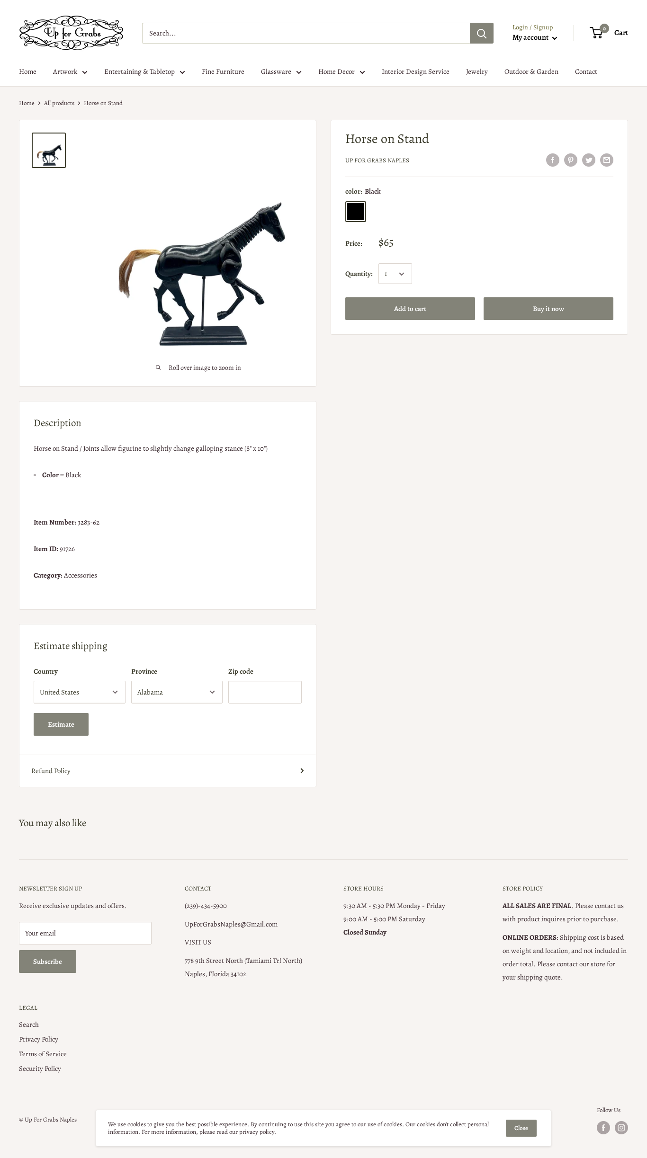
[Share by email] (606, 159)
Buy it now (548, 309)
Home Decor (336, 71)
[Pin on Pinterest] (570, 159)
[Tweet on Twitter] (588, 159)
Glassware (276, 71)
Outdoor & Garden (531, 71)
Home (27, 71)
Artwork (65, 71)
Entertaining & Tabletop (139, 71)
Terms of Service (43, 1054)
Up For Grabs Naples (377, 160)
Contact (586, 71)
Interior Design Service (415, 71)
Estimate (61, 724)
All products (59, 103)
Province (144, 671)
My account (531, 37)
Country (46, 671)
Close (521, 1128)
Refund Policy (51, 770)
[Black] (355, 212)
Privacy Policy (38, 1039)
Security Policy (40, 1068)
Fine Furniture (223, 71)
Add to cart (410, 309)
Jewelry (477, 71)
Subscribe (47, 961)
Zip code (240, 671)
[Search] (482, 33)
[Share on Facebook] (552, 159)
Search (29, 1024)
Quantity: (359, 274)
